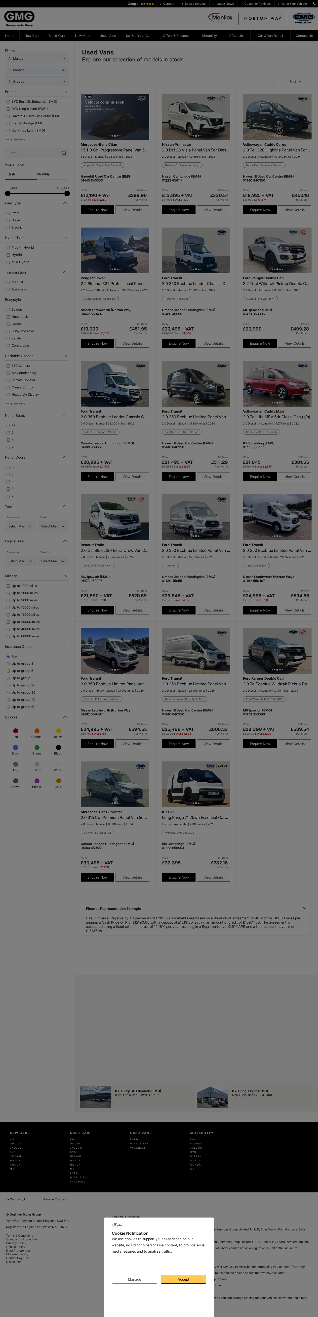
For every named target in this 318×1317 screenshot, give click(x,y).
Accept (183, 1279)
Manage (134, 1279)
